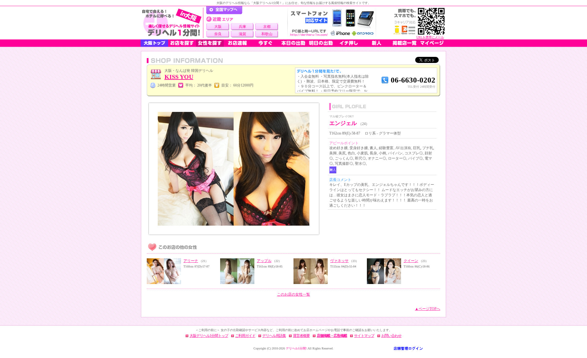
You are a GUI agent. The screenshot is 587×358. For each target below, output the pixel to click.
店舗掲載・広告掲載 (332, 336)
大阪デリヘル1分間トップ (209, 336)
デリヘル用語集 (274, 336)
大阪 (218, 26)
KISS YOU (178, 76)
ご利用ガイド (245, 336)
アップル (264, 261)
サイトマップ (364, 336)
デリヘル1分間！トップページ (224, 10)
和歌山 (266, 34)
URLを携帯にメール (430, 37)
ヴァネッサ (339, 261)
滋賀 (242, 34)
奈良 (218, 34)
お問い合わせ (391, 336)
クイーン (411, 261)
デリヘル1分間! (296, 348)
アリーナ (190, 261)
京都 (267, 26)
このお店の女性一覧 (293, 294)
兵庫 (242, 26)
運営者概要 (301, 336)
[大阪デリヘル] (172, 23)
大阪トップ (154, 43)
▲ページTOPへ (427, 309)
